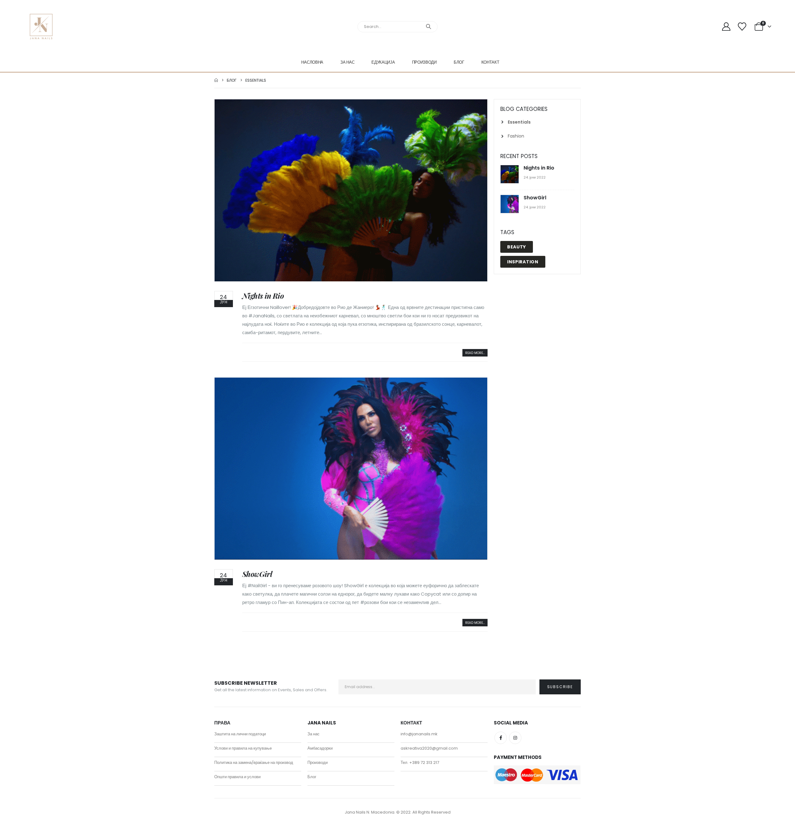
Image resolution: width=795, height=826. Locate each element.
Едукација (383, 62)
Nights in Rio (263, 296)
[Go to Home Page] (216, 80)
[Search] (428, 26)
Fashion (516, 136)
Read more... (475, 353)
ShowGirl (257, 574)
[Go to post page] (510, 174)
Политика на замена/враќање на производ (253, 762)
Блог (459, 62)
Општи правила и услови (237, 777)
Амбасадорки (320, 748)
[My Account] (726, 26)
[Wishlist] (742, 26)
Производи (424, 62)
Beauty (516, 247)
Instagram (515, 738)
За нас (347, 62)
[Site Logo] (41, 26)
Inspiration (522, 262)
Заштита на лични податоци (240, 734)
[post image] (351, 190)
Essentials (519, 122)
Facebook (500, 738)
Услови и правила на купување (243, 748)
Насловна (312, 62)
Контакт (490, 62)
